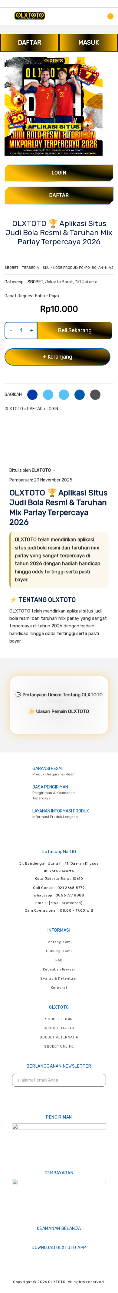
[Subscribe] (97, 1080)
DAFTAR (29, 42)
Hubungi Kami (59, 951)
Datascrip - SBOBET (24, 282)
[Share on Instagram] (61, 394)
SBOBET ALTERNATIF (59, 1037)
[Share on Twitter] (45, 394)
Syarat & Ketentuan (59, 978)
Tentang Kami (59, 942)
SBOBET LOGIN (59, 1019)
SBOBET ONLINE (59, 1046)
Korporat (59, 987)
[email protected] (65, 903)
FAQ (59, 960)
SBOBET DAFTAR (59, 1028)
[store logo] (29, 15)
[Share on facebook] (30, 394)
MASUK (88, 42)
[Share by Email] (77, 394)
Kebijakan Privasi (59, 969)
